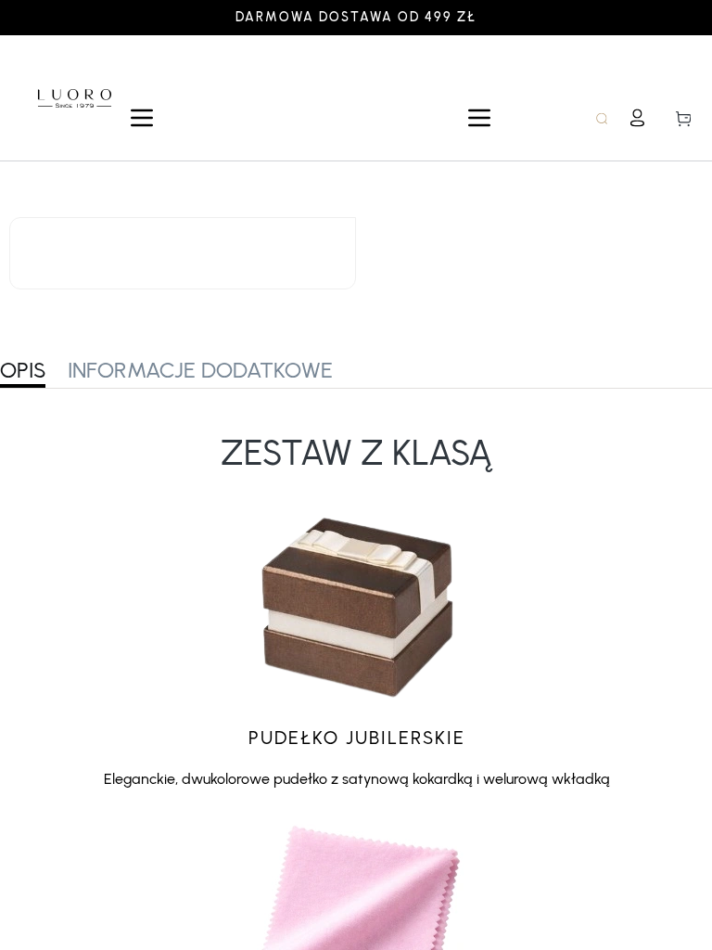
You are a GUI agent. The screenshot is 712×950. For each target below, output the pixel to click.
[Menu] (142, 118)
